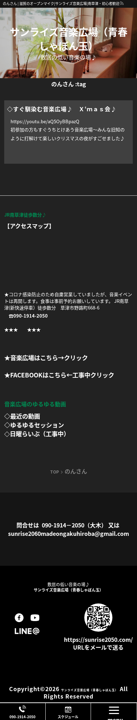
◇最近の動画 (22, 416)
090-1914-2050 (22, 716)
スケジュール (68, 716)
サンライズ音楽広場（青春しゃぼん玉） (69, 39)
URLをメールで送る (98, 647)
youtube (35, 617)
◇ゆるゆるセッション (34, 424)
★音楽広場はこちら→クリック (46, 357)
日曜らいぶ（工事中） (40, 433)
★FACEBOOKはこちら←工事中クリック (59, 374)
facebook (19, 617)
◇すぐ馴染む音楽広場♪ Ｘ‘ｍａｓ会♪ (62, 109)
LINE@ (27, 631)
